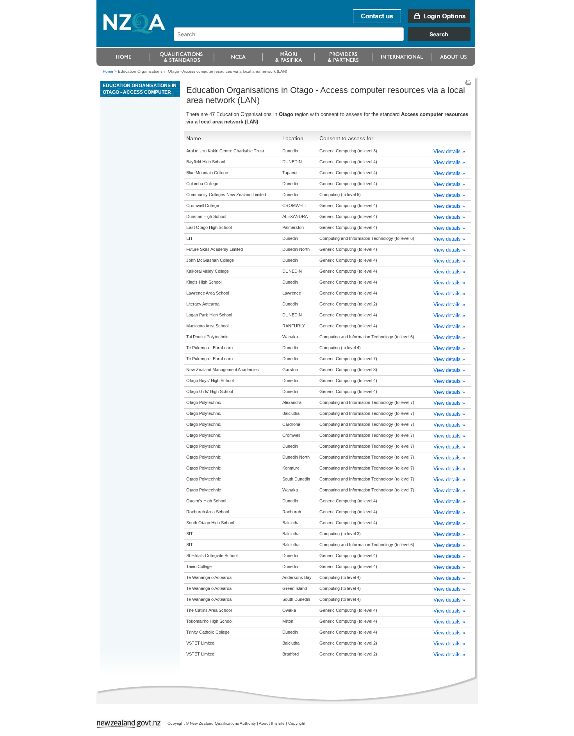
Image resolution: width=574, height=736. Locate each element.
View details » (449, 151)
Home (108, 71)
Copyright (296, 723)
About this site (272, 723)
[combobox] (326, 39)
